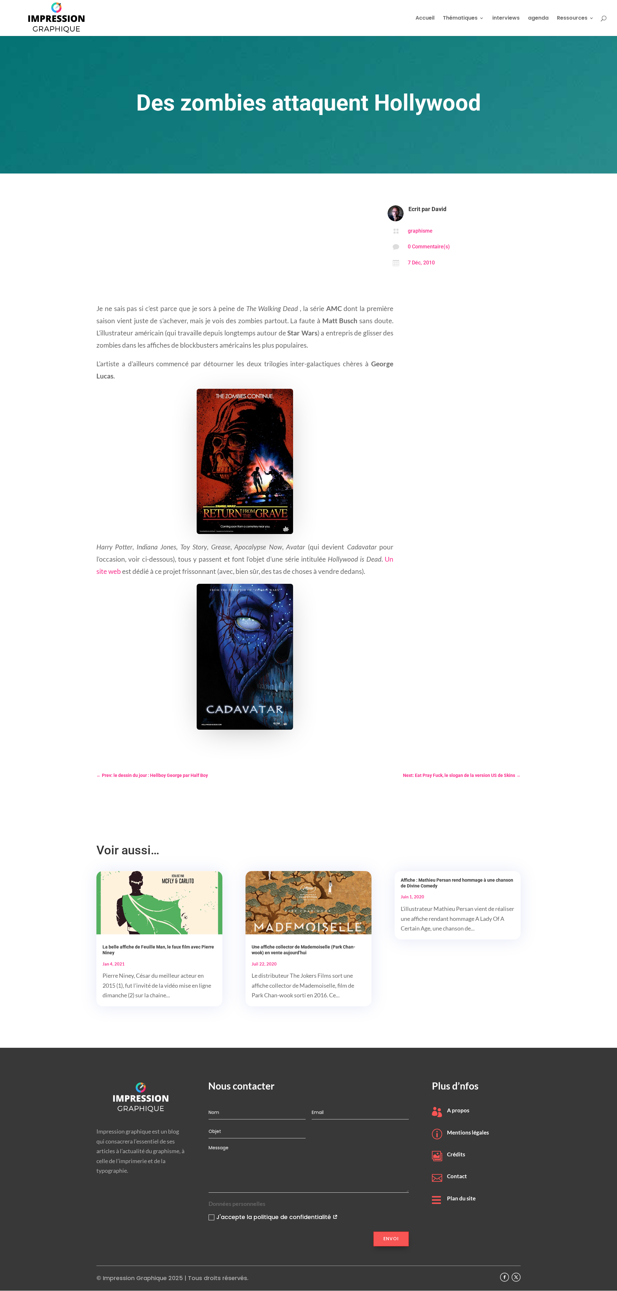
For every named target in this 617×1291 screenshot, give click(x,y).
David (439, 209)
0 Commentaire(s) (429, 247)
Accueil (425, 19)
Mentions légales (468, 1132)
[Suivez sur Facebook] (504, 1277)
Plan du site (461, 1198)
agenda (538, 19)
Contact (457, 1176)
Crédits (456, 1154)
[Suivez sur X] (516, 1277)
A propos (458, 1110)
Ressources (572, 19)
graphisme (420, 231)
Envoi (391, 1238)
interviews (506, 19)
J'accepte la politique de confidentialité (274, 1217)
